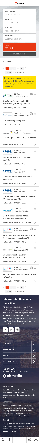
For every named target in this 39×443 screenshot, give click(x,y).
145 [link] (22, 68)
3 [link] (14, 68)
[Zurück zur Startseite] (12, 377)
